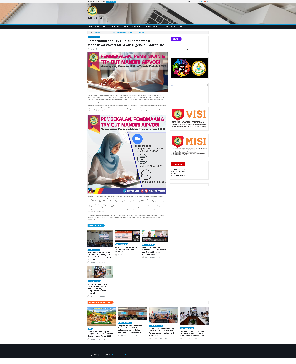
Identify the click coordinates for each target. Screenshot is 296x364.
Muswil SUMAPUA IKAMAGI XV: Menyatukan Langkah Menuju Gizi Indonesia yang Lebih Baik (99, 255)
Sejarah (97, 26)
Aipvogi (92, 49)
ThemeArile (123, 355)
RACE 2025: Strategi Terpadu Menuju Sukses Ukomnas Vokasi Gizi (127, 249)
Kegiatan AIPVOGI (178, 169)
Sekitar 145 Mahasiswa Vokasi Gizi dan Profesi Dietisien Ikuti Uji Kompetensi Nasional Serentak (97, 288)
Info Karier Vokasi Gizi (152, 26)
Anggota (106, 26)
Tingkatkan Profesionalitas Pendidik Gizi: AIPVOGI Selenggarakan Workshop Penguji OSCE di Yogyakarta (130, 328)
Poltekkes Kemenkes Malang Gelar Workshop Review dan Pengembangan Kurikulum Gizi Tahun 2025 (162, 331)
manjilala (92, 262)
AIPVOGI (94, 17)
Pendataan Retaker (177, 26)
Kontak (165, 26)
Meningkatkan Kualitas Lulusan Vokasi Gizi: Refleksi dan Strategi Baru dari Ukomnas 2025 (154, 250)
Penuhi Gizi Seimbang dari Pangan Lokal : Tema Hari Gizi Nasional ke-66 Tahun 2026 (100, 333)
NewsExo (115, 355)
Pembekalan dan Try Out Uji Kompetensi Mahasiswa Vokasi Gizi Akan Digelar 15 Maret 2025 (119, 32)
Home (91, 26)
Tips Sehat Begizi (178, 175)
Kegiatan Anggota (178, 171)
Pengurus (115, 26)
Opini (174, 173)
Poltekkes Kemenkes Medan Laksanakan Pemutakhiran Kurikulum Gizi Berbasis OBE (192, 333)
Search (176, 39)
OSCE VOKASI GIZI (137, 26)
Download (125, 26)
